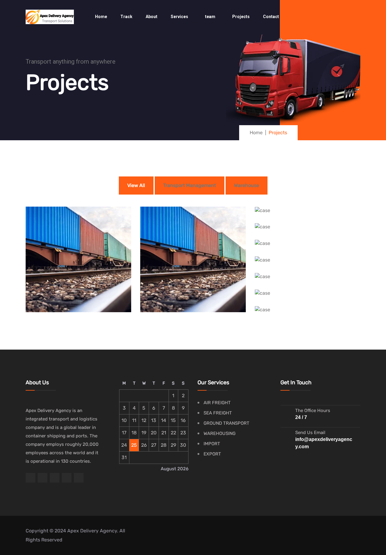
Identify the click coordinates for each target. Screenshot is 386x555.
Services (179, 16)
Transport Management (189, 185)
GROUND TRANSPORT (226, 423)
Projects (241, 16)
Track (126, 16)
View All (136, 185)
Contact (271, 16)
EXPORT (212, 454)
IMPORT (212, 443)
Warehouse (246, 185)
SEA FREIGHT (218, 413)
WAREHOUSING (220, 433)
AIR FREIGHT (217, 402)
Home (101, 16)
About (151, 16)
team (210, 16)
